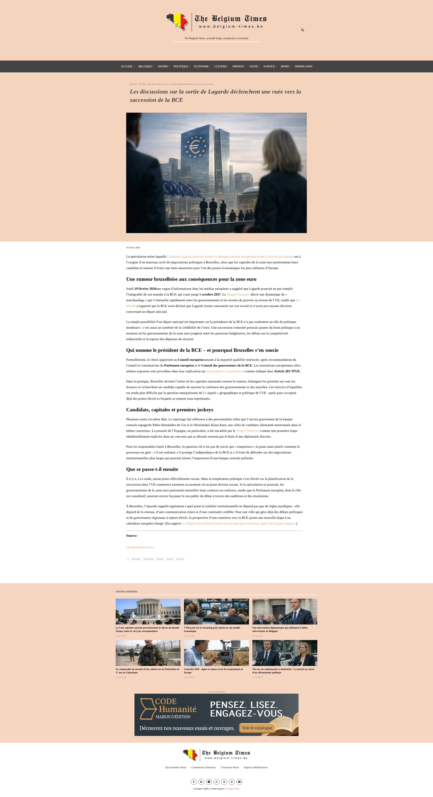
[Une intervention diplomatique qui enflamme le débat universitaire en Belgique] (284, 612)
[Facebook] (129, 571)
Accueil (133, 84)
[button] (303, 30)
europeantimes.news (140, 547)
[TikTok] (217, 782)
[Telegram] (168, 571)
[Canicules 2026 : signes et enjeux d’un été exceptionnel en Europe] (216, 653)
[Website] (232, 782)
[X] (137, 571)
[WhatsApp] (153, 571)
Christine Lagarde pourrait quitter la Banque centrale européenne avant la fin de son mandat (230, 256)
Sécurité (179, 559)
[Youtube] (239, 782)
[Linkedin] (160, 571)
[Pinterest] (145, 571)
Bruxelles (136, 559)
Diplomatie (148, 559)
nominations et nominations (226, 371)
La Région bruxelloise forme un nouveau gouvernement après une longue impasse (239, 523)
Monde (142, 84)
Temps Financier (238, 294)
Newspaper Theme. (232, 789)
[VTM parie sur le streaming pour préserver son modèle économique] (216, 612)
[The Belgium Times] (216, 21)
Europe (160, 559)
